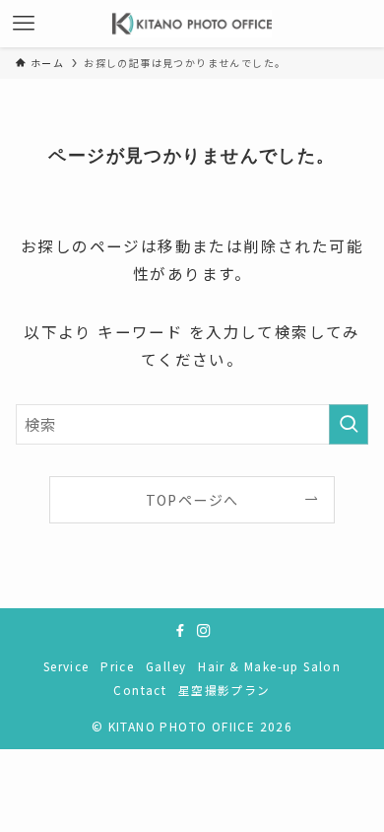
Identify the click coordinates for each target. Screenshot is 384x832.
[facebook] (180, 631)
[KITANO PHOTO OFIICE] (192, 23)
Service (66, 666)
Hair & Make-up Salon (269, 666)
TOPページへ (192, 500)
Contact (139, 689)
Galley (166, 666)
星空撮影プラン (224, 689)
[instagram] (204, 631)
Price (117, 666)
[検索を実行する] (348, 424)
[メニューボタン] (23, 23)
